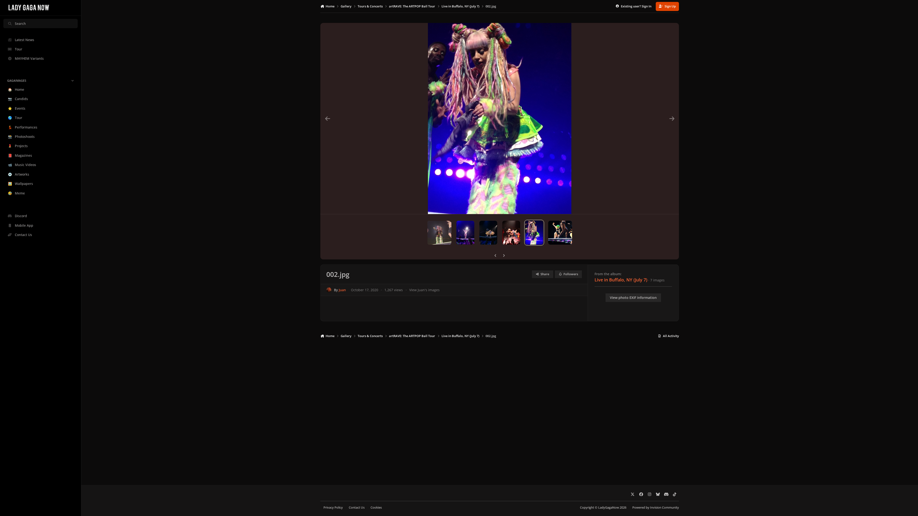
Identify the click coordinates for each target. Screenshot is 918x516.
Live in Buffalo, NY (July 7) (621, 280)
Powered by (655, 507)
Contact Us (357, 507)
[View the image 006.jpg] (439, 233)
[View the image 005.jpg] (465, 233)
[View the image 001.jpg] (560, 233)
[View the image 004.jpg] (488, 233)
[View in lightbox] (499, 118)
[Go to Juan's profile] (328, 289)
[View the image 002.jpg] (534, 233)
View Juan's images (424, 290)
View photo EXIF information (633, 297)
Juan (342, 290)
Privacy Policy (333, 507)
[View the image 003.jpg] (511, 233)
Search (20, 23)
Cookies (376, 507)
